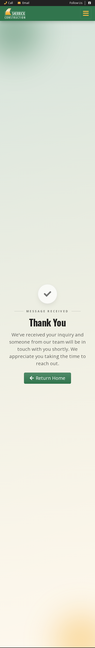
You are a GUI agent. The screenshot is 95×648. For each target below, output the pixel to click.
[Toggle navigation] (85, 13)
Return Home (50, 378)
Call (10, 3)
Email (25, 3)
